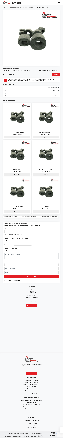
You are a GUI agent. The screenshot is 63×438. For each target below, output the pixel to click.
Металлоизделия (31, 388)
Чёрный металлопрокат (31, 380)
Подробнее (17, 137)
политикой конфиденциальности (12, 280)
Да (7, 240)
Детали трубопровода (31, 390)
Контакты (7, 262)
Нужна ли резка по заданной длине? (16, 238)
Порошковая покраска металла (32, 411)
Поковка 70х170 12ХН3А (17, 206)
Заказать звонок (31, 305)
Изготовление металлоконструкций (31, 400)
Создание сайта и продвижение (51, 434)
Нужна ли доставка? (10, 248)
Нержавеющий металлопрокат (31, 384)
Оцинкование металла (31, 408)
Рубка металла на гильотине (31, 404)
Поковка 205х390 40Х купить (12, 216)
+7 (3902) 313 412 (17, 3)
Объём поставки (9, 228)
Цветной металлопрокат (31, 382)
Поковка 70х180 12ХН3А (45, 169)
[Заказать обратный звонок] (61, 431)
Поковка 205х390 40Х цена (49, 216)
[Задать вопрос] (61, 428)
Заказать (55, 74)
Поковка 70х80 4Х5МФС (45, 132)
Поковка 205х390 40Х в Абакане (30, 216)
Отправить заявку (31, 276)
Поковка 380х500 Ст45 (46, 206)
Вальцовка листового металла (31, 406)
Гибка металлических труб (31, 413)
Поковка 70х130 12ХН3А (17, 132)
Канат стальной (31, 386)
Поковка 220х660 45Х (17, 169)
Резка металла (31, 402)
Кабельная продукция (31, 393)
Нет (12, 240)
